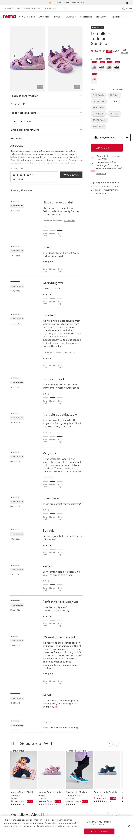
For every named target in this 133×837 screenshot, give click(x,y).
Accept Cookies (99, 831)
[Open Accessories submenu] (92, 16)
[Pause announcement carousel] (127, 2)
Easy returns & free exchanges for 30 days (108, 164)
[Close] (129, 826)
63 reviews (124, 51)
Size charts (118, 89)
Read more (18, 168)
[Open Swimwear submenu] (77, 16)
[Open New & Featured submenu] (35, 16)
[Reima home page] (9, 16)
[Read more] (46, 162)
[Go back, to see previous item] (14, 56)
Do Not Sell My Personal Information (99, 823)
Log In (129, 8)
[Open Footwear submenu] (63, 16)
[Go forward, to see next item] (78, 56)
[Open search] (122, 16)
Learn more (101, 174)
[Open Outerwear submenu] (50, 16)
